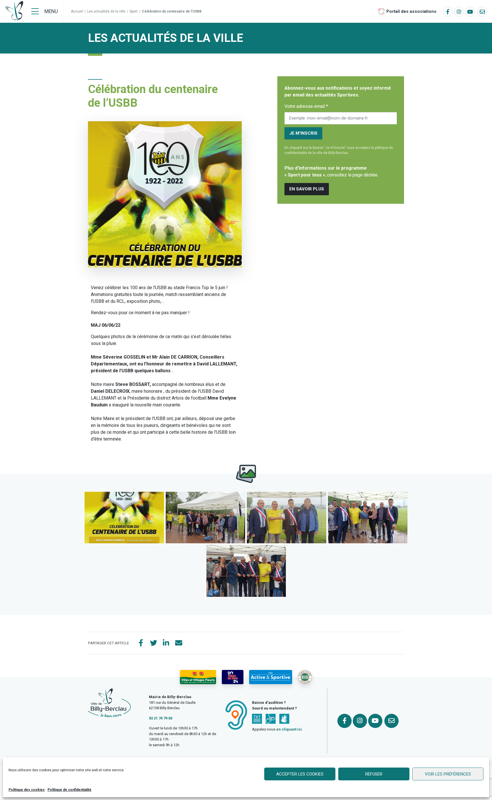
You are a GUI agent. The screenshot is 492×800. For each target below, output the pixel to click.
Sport (134, 11)
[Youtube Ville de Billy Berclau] (470, 12)
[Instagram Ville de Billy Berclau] (459, 12)
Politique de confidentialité (69, 790)
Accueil (77, 11)
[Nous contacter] (482, 12)
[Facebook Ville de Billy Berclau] (448, 12)
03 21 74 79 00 (160, 718)
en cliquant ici (289, 729)
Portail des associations (411, 11)
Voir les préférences (448, 774)
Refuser (373, 774)
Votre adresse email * (306, 106)
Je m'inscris (303, 133)
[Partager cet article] (178, 643)
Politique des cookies (27, 790)
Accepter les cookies (299, 774)
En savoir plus (306, 189)
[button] (124, 517)
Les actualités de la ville (106, 11)
